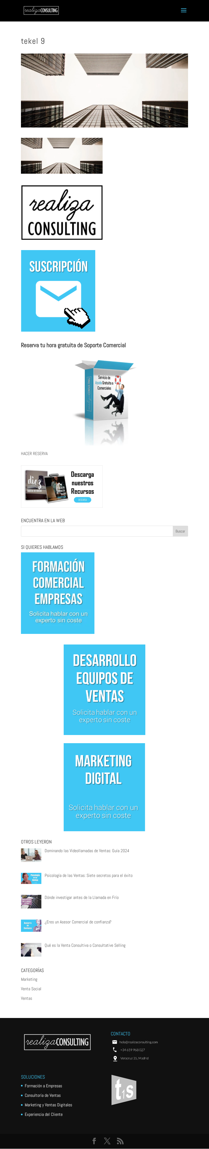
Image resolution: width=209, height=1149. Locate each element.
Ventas (26, 998)
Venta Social (31, 989)
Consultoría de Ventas (43, 1095)
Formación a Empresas (43, 1086)
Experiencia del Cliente (44, 1114)
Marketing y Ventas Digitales (48, 1105)
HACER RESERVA (34, 453)
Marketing (29, 979)
